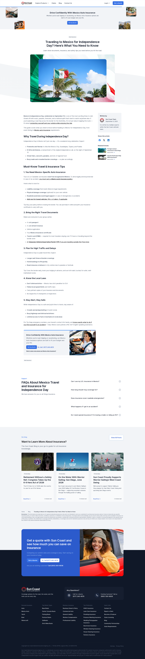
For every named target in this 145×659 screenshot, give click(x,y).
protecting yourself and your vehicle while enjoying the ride (51, 123)
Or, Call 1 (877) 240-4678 (46, 347)
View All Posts (116, 437)
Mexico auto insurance (42, 130)
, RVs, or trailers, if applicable (47, 199)
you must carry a (55, 179)
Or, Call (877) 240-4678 (50, 560)
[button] (42, 3)
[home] (26, 3)
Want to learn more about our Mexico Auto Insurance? (41, 351)
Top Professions (87, 605)
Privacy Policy (120, 646)
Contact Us (68, 3)
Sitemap (112, 646)
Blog (60, 3)
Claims (54, 3)
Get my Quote (72, 22)
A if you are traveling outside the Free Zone (58, 242)
